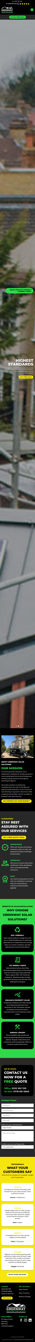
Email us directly (7, 1293)
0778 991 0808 (21, 1091)
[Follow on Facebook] (21, 1320)
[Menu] (32, 9)
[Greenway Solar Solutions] (10, 10)
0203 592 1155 (19, 1088)
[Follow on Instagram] (25, 1320)
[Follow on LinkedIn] (30, 1320)
